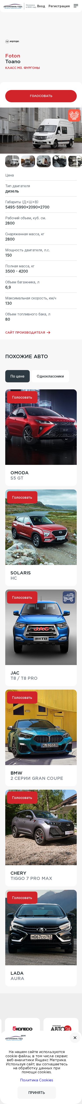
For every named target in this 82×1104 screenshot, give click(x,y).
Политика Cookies (36, 1080)
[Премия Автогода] (19, 6)
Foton (12, 56)
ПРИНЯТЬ (36, 1092)
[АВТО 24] (47, 1029)
